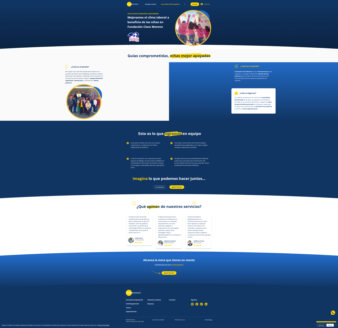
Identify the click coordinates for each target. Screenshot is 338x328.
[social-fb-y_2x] (196, 304)
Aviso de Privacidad (103, 325)
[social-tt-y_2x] (201, 304)
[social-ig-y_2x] (192, 304)
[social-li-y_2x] (206, 304)
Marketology (208, 320)
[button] (150, 4)
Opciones (321, 325)
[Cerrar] (336, 325)
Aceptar (330, 325)
